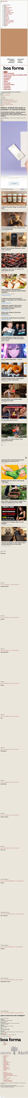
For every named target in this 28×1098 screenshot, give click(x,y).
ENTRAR (21, 45)
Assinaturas (11, 99)
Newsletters (11, 104)
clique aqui (10, 1086)
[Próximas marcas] (1, 28)
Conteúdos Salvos (14, 100)
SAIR (22, 47)
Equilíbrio (2, 105)
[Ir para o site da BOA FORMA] (14, 33)
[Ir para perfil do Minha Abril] (14, 95)
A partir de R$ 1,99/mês (10, 683)
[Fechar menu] (11, 92)
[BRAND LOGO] (14, 69)
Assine (5, 72)
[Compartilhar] (2, 182)
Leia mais (14, 183)
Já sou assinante (9, 73)
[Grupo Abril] (4, 1)
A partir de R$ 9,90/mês (10, 584)
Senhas (9, 103)
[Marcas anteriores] (1, 2)
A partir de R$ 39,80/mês (12, 1012)
